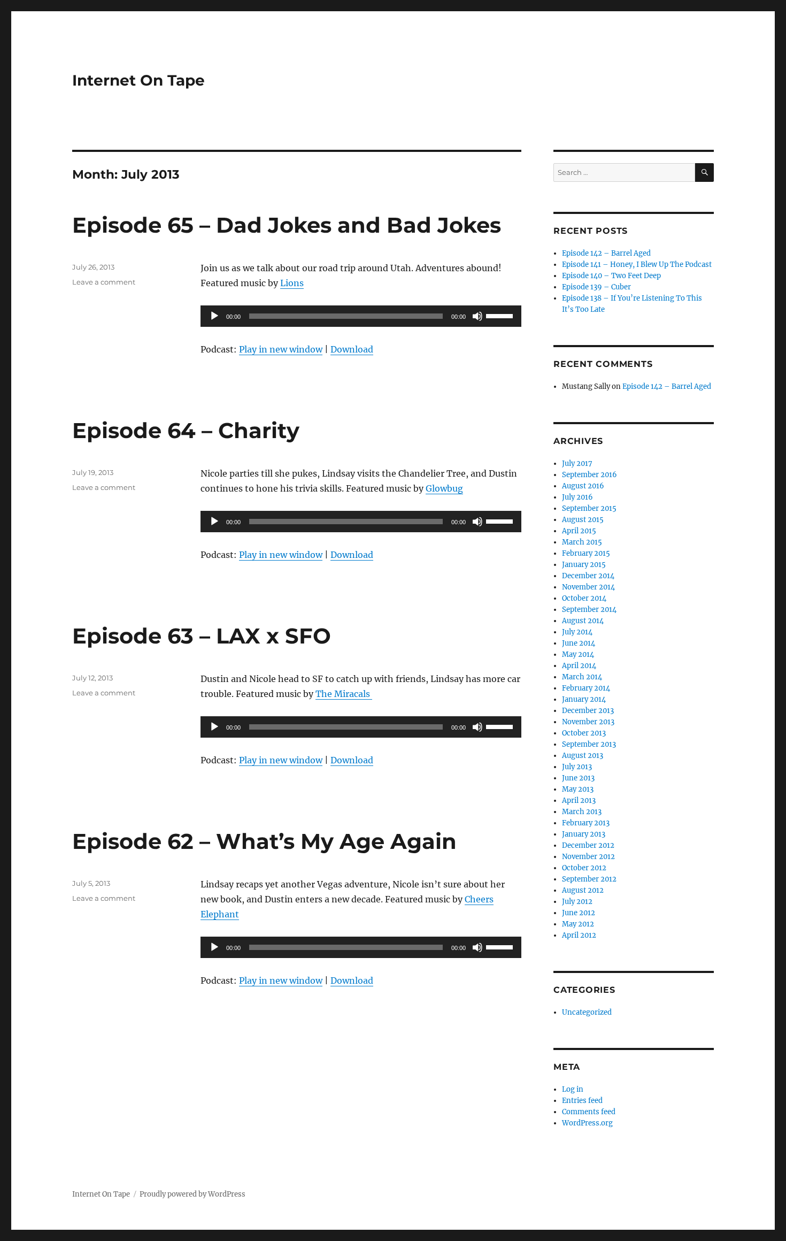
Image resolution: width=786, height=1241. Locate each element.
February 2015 (586, 553)
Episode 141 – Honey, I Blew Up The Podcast (637, 264)
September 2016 (589, 474)
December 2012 (588, 845)
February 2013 (586, 823)
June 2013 (578, 778)
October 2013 (584, 733)
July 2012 (577, 901)
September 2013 (589, 744)
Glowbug (444, 488)
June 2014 (578, 643)
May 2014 (578, 654)
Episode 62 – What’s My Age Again (264, 841)
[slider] (501, 315)
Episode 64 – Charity (185, 430)
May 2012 (578, 924)
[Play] (214, 316)
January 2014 (584, 699)
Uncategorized (587, 1012)
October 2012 (584, 867)
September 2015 (589, 508)
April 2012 (579, 935)
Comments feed (588, 1111)
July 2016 (577, 497)
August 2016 (583, 486)
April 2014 (579, 665)
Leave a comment (103, 282)
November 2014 (588, 587)
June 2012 (578, 912)
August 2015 (583, 519)
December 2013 (588, 710)
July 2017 (577, 463)
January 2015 (584, 564)
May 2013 (578, 789)
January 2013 (583, 834)
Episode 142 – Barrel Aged (606, 253)
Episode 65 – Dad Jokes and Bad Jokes (286, 225)
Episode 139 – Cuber (596, 287)
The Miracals (343, 693)
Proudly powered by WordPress (192, 1194)
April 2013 (579, 800)
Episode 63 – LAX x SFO (201, 636)
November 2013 (588, 721)
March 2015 (582, 542)
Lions (292, 283)
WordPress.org (587, 1123)
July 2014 (577, 632)
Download (351, 349)
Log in (572, 1089)
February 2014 (586, 688)
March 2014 (582, 676)
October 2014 (584, 598)
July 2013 (577, 766)
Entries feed (582, 1100)
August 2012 (583, 890)
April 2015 (579, 530)
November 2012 (588, 856)
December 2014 (588, 575)
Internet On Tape (138, 80)
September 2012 (589, 879)
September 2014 (589, 609)
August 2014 (583, 620)
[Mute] (477, 316)
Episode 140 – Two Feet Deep (611, 275)
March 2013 (582, 811)
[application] (361, 316)
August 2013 (582, 755)
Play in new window (280, 349)
